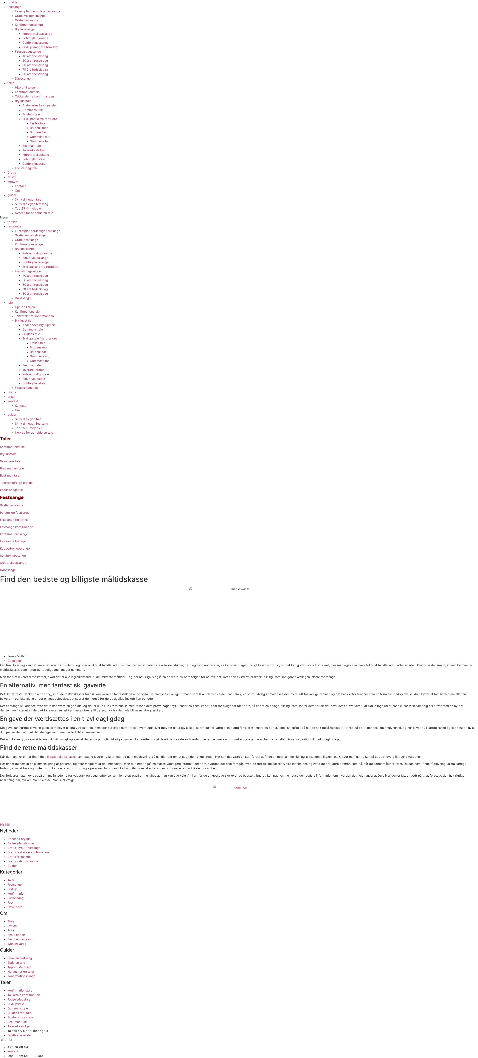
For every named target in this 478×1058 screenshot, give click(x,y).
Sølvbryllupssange (35, 38)
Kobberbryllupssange (37, 33)
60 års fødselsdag (35, 65)
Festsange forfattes (14, 520)
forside (12, 2)
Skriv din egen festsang (31, 204)
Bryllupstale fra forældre (39, 119)
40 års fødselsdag (35, 56)
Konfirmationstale (27, 92)
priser (11, 177)
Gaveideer (14, 661)
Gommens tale (32, 110)
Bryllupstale (23, 101)
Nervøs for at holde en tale (34, 213)
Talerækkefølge (33, 150)
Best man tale (9, 475)
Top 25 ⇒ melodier (28, 208)
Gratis (11, 172)
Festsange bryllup (12, 541)
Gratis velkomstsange (30, 16)
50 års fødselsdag (35, 60)
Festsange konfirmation (16, 527)
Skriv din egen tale (28, 199)
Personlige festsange (15, 512)
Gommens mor (40, 137)
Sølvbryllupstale (33, 159)
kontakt (12, 181)
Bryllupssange (25, 29)
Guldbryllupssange (35, 42)
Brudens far (38, 132)
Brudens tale (31, 114)
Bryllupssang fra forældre (40, 47)
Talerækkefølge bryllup (16, 483)
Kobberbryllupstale (35, 154)
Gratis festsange (26, 20)
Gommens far (39, 141)
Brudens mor (39, 128)
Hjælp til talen (25, 87)
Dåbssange (23, 78)
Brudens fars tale (12, 468)
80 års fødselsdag (35, 74)
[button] (239, 217)
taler (10, 83)
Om (17, 190)
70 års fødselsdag (35, 69)
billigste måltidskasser (60, 756)
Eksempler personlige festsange (37, 11)
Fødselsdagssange (28, 51)
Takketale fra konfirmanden (34, 96)
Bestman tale (31, 146)
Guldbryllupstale (33, 163)
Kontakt (20, 186)
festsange (14, 7)
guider (11, 195)
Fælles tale (37, 123)
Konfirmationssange (29, 25)
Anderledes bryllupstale (39, 105)
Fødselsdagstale (26, 168)
